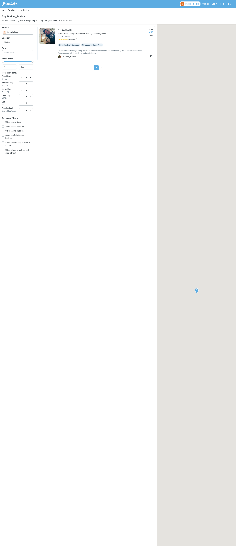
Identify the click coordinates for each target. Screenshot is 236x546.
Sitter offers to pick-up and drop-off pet (17, 151)
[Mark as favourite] (151, 56)
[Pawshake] (10, 3)
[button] (197, 290)
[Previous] (90, 67)
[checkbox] (3, 122)
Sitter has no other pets (15, 126)
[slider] (3, 62)
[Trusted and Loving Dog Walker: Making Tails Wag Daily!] (96, 43)
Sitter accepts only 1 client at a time (17, 144)
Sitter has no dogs (13, 122)
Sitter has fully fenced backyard (14, 136)
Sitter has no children (14, 131)
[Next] (101, 67)
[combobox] (17, 32)
